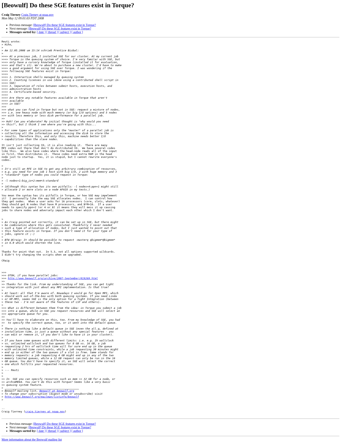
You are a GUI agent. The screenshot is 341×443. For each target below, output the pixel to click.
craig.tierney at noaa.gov (45, 411)
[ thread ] (52, 32)
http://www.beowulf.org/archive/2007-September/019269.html (53, 278)
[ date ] (41, 32)
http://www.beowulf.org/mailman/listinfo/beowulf (42, 396)
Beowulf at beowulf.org (56, 390)
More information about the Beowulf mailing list (32, 439)
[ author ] (77, 32)
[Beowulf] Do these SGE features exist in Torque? (64, 25)
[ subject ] (64, 32)
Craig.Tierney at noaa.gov (37, 14)
